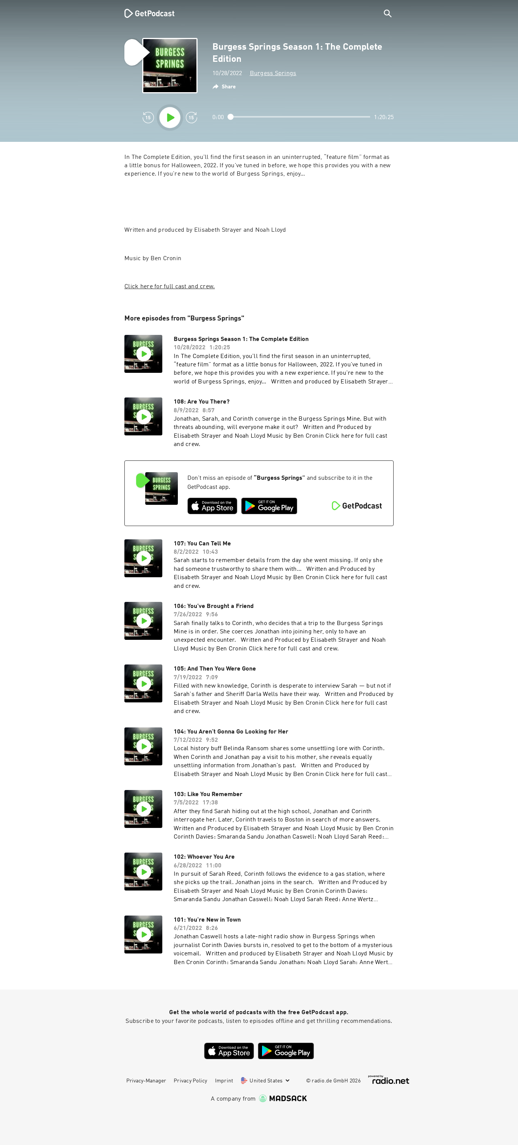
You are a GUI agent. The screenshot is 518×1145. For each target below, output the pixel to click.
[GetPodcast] (144, 13)
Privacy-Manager (146, 1081)
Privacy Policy (190, 1081)
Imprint (224, 1081)
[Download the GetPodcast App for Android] (269, 506)
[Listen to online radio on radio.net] (388, 1079)
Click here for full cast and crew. (169, 287)
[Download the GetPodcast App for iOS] (212, 506)
